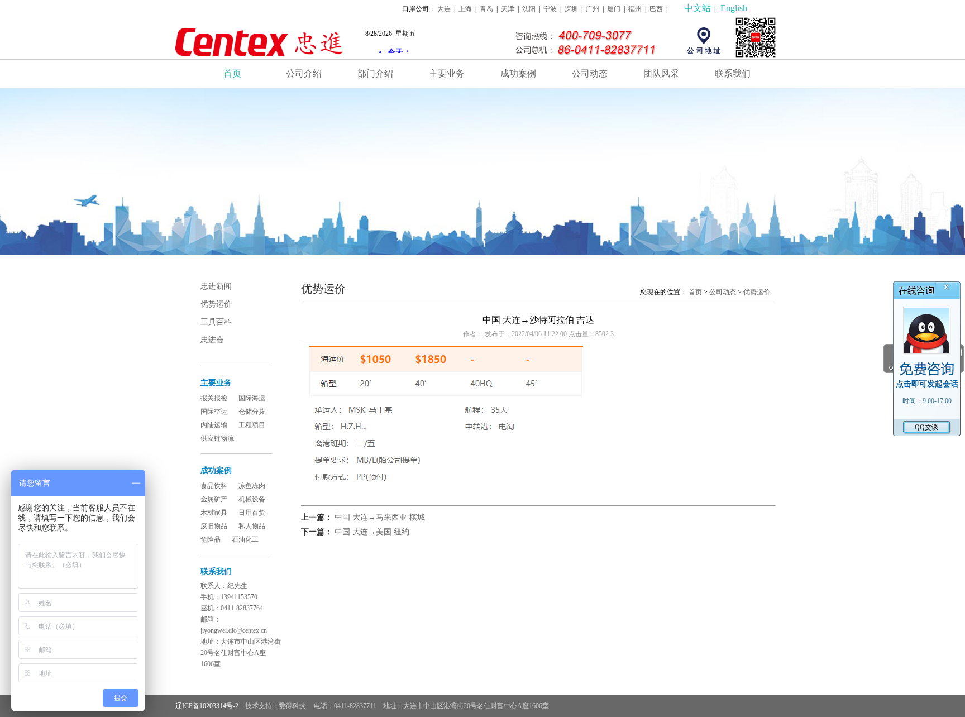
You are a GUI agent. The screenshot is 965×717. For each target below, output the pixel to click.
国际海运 (251, 398)
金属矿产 (213, 499)
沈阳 (529, 9)
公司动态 (590, 73)
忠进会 (212, 340)
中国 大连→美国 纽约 (372, 532)
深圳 (571, 9)
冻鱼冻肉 (251, 486)
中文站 (697, 8)
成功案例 (518, 73)
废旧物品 (213, 526)
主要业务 (447, 73)
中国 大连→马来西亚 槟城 (380, 517)
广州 (592, 9)
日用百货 (251, 513)
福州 (635, 9)
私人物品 (251, 526)
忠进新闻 (216, 286)
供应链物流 (217, 438)
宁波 (550, 9)
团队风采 (661, 73)
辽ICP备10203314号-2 (206, 706)
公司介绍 (304, 73)
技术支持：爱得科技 (276, 706)
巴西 (656, 9)
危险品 (210, 539)
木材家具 (213, 513)
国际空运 (213, 411)
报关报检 (213, 398)
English (733, 8)
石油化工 (245, 539)
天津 (507, 9)
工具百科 (216, 322)
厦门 (613, 9)
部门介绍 (375, 73)
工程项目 (251, 425)
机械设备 (251, 499)
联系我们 (733, 73)
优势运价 (216, 304)
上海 (465, 9)
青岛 (486, 9)
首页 (232, 73)
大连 (444, 9)
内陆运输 (213, 425)
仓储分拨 (251, 411)
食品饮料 (213, 486)
